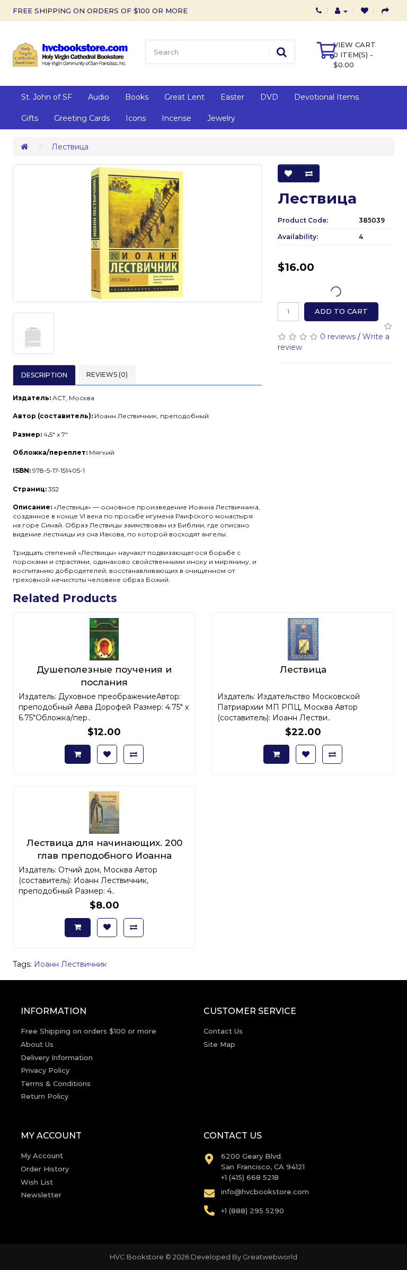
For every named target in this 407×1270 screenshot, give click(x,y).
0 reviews (338, 336)
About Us (37, 1044)
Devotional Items (326, 97)
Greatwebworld (270, 1257)
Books (136, 97)
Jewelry (221, 118)
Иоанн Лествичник (70, 964)
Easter (232, 97)
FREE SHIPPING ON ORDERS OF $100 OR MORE (100, 10)
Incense (176, 118)
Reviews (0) (107, 374)
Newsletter (41, 1194)
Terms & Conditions (56, 1083)
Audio (98, 97)
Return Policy (44, 1096)
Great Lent (184, 97)
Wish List (37, 1182)
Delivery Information (57, 1057)
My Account (42, 1155)
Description (44, 375)
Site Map (219, 1044)
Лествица (70, 147)
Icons (136, 118)
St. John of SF (46, 97)
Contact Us (223, 1031)
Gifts (29, 118)
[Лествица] (137, 233)
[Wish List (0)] (364, 10)
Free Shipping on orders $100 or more (88, 1031)
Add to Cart (341, 311)
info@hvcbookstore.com (265, 1191)
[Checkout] (385, 10)
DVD (269, 97)
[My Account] (341, 10)
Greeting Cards (82, 118)
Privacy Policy (45, 1070)
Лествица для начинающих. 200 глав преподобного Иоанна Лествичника (104, 855)
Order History (45, 1169)
